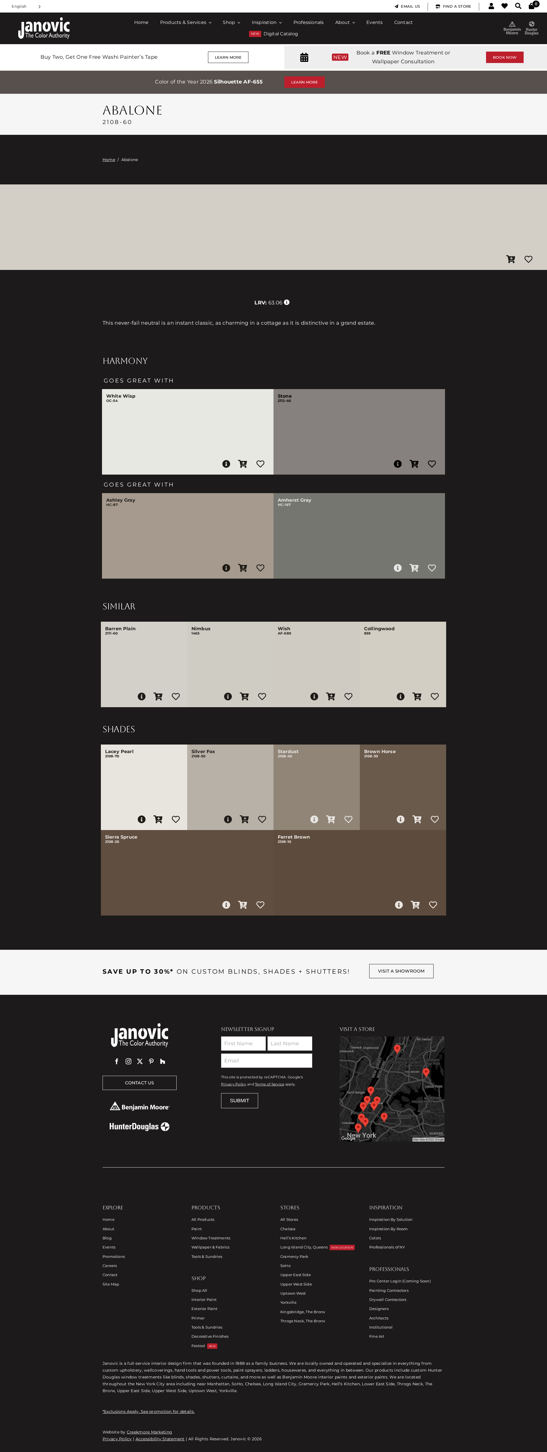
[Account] (491, 6)
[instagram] (128, 1061)
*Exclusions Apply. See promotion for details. (149, 1411)
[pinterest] (151, 1061)
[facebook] (117, 1061)
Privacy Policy (233, 1084)
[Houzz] (162, 1061)
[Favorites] (504, 6)
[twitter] (140, 1061)
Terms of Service (269, 1084)
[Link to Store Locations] (392, 1088)
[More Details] (226, 464)
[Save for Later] (528, 259)
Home (109, 159)
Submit (239, 1100)
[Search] (518, 6)
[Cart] (531, 6)
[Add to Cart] (510, 259)
